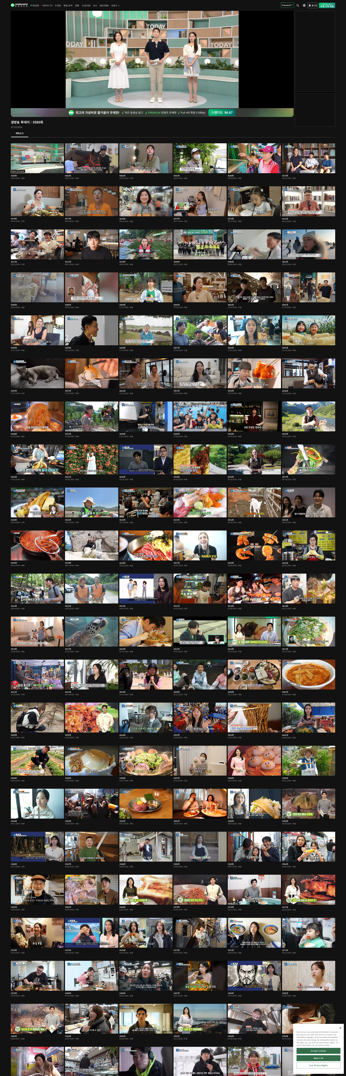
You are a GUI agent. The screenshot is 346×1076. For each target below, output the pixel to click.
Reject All (318, 1058)
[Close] (340, 1028)
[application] (152, 59)
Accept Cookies (318, 1051)
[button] (152, 59)
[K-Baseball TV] (288, 5)
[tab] (19, 133)
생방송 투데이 (20, 122)
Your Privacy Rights (318, 1065)
